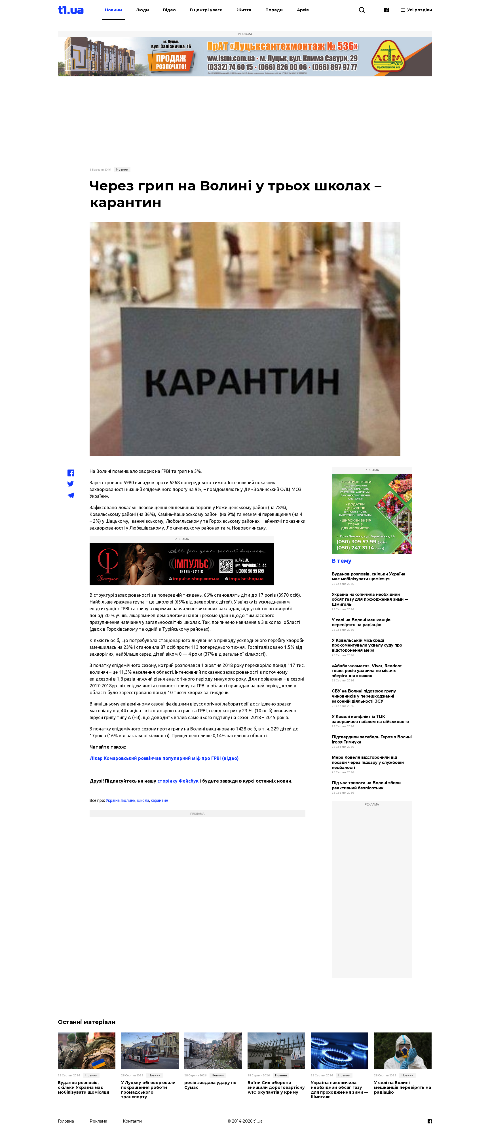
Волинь (128, 800)
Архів (303, 9)
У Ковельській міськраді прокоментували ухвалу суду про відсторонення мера (367, 645)
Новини (113, 9)
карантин (159, 800)
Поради (274, 9)
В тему (341, 560)
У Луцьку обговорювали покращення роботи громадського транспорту (148, 1089)
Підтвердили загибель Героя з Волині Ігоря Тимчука (372, 740)
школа (143, 800)
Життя (244, 9)
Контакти (132, 1121)
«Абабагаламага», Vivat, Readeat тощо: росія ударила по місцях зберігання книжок (367, 671)
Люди (142, 9)
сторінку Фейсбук (177, 780)
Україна (113, 800)
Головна (66, 1121)
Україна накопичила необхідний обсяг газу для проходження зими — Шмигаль (370, 599)
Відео (169, 9)
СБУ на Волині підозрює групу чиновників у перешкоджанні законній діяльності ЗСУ (364, 696)
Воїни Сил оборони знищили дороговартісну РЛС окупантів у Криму (276, 1087)
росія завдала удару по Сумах (210, 1085)
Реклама (98, 1121)
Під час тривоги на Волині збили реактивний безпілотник (366, 785)
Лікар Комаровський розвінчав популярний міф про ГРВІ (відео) (164, 758)
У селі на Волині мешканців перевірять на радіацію (361, 623)
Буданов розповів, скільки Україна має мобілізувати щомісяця (368, 577)
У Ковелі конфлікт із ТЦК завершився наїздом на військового (370, 719)
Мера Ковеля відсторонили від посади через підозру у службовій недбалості (368, 762)
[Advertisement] (245, 121)
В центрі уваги (206, 9)
